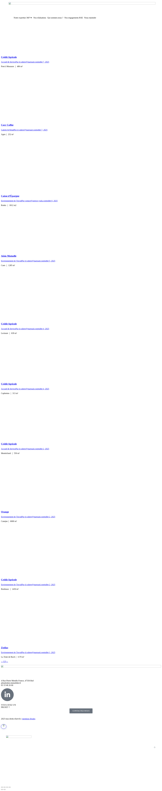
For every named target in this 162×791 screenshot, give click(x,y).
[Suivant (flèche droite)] (5, 789)
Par (27, 62)
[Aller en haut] (3, 726)
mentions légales (28, 719)
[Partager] (5, 787)
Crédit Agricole (9, 57)
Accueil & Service (8, 62)
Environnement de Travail (11, 201)
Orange (5, 511)
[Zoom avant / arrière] (10, 787)
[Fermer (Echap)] (2, 787)
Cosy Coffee (7, 125)
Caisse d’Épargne (10, 196)
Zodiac (4, 647)
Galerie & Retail (7, 130)
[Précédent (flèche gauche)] (2, 789)
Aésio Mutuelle (8, 256)
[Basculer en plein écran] (7, 787)
